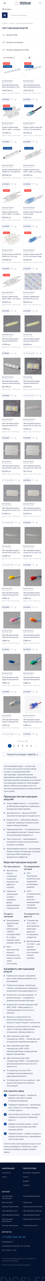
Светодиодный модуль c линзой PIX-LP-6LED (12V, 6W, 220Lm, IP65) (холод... (32, 509)
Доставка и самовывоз (31, 1173)
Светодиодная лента (9, 1211)
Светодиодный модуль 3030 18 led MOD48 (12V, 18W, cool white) (32, 86)
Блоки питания (7, 1202)
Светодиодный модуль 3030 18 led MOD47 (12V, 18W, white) (11, 86)
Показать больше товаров (21, 754)
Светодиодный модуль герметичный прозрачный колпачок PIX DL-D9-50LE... (33, 721)
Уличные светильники (10, 1225)
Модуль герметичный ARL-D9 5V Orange (33, 213)
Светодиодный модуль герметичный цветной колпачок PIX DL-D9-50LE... (11, 594)
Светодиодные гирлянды (32, 1211)
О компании (6, 1173)
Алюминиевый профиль (31, 1196)
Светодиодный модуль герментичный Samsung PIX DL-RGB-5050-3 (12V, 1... (11, 382)
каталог (6, 1191)
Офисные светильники (10, 1206)
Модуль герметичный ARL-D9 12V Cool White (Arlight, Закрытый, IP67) (33, 255)
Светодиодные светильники (7, 1220)
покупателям (29, 1168)
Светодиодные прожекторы (7, 1197)
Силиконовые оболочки (32, 1219)
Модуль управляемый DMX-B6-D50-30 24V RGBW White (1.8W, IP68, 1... (32, 297)
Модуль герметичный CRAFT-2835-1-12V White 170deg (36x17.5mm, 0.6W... (12, 297)
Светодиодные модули (31, 1215)
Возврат (26, 1181)
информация (8, 1168)
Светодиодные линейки (10, 1215)
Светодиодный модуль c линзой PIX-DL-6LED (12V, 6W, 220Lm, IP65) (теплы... (11, 509)
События (26, 1185)
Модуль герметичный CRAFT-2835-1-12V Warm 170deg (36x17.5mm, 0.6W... (12, 213)
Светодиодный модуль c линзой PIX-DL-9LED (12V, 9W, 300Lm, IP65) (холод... (32, 467)
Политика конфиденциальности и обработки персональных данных (18, 1259)
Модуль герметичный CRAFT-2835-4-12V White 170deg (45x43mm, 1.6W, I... (12, 128)
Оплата (25, 1177)
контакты (6, 1232)
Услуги (4, 1177)
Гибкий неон (27, 1202)
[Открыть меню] (4, 3)
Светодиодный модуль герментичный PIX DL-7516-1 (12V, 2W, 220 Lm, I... (11, 340)
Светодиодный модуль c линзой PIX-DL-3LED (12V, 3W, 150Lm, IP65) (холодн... (33, 424)
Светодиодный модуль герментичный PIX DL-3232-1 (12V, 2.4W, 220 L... (32, 382)
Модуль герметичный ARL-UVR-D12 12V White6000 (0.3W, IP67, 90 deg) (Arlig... (33, 128)
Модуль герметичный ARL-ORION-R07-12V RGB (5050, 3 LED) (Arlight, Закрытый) (12, 171)
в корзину (6, 99)
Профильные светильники (32, 1206)
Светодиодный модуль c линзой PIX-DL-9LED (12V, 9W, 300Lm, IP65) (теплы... (11, 467)
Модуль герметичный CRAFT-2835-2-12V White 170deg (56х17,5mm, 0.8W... (33, 171)
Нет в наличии (29, 353)
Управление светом (30, 1225)
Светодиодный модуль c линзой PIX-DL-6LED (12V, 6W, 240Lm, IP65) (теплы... (11, 551)
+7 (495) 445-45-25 (14, 1237)
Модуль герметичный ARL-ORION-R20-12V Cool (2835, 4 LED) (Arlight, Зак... (12, 255)
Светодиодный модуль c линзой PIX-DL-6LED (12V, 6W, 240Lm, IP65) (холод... (32, 551)
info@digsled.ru (7, 1242)
